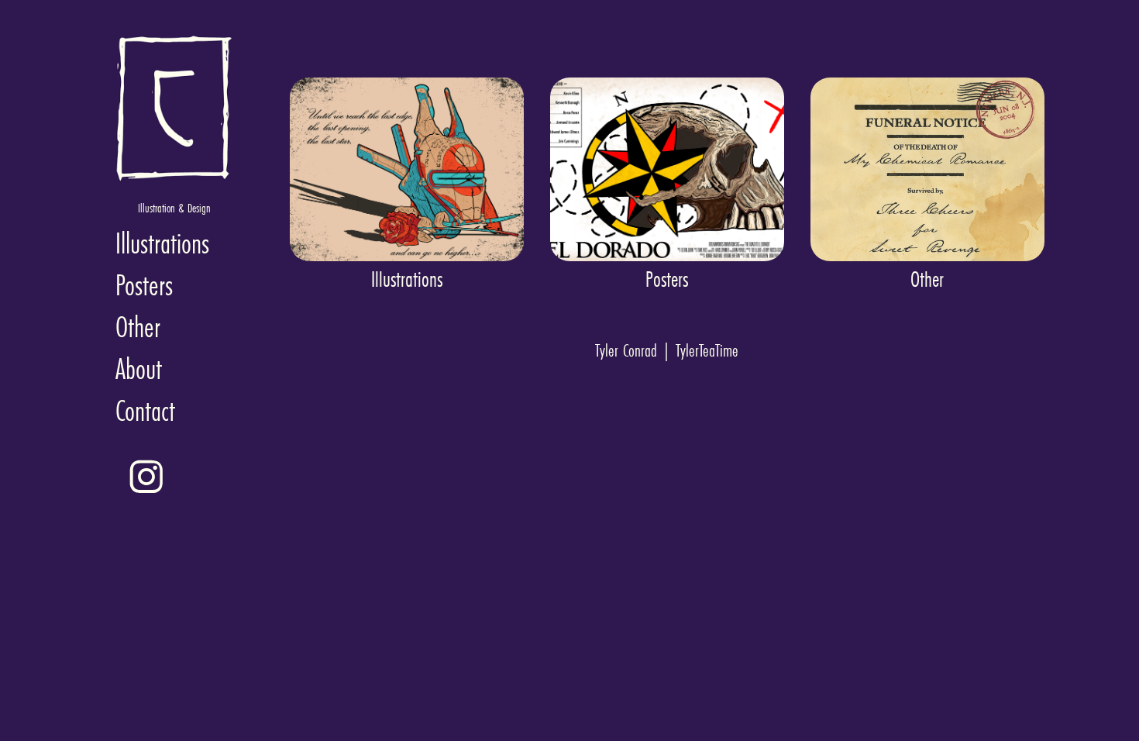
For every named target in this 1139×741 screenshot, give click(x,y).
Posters (144, 285)
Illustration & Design (174, 207)
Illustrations (162, 243)
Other (137, 326)
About (138, 368)
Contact (145, 410)
